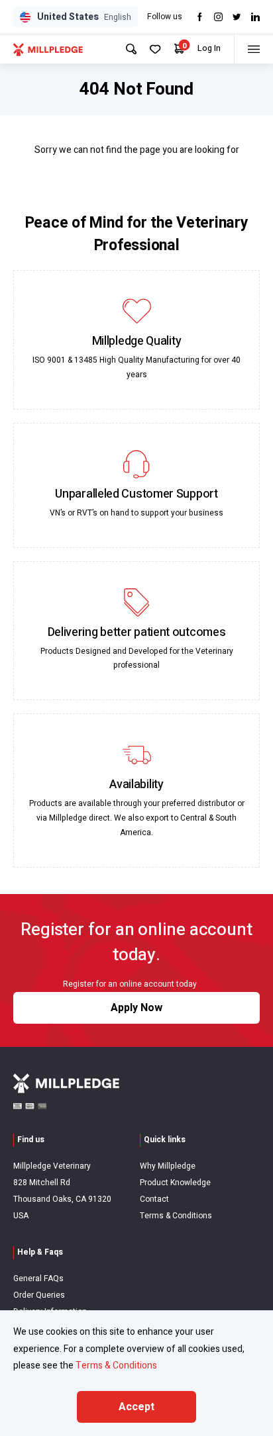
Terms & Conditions (176, 1216)
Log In (209, 48)
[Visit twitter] (237, 17)
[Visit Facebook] (199, 17)
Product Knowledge (175, 1183)
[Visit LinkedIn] (255, 17)
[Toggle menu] (253, 49)
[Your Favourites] (155, 49)
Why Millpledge (167, 1166)
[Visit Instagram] (218, 17)
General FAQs (38, 1278)
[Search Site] (131, 49)
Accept (136, 1407)
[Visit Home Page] (48, 49)
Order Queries (39, 1295)
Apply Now (136, 1008)
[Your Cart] (179, 49)
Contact (154, 1199)
